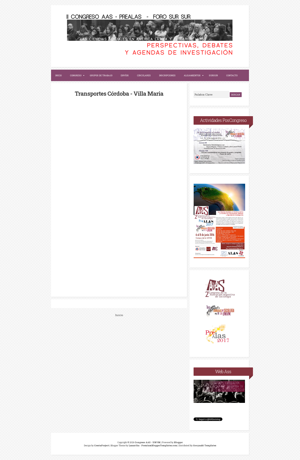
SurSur (213, 75)
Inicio (58, 75)
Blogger (178, 442)
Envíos (125, 75)
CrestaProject (101, 445)
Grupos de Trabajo (101, 75)
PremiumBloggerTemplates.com (159, 445)
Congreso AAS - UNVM (147, 442)
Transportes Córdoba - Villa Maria (119, 93)
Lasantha (134, 445)
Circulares (144, 75)
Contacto (232, 75)
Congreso (75, 75)
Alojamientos (192, 75)
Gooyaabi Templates (204, 445)
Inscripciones (167, 75)
